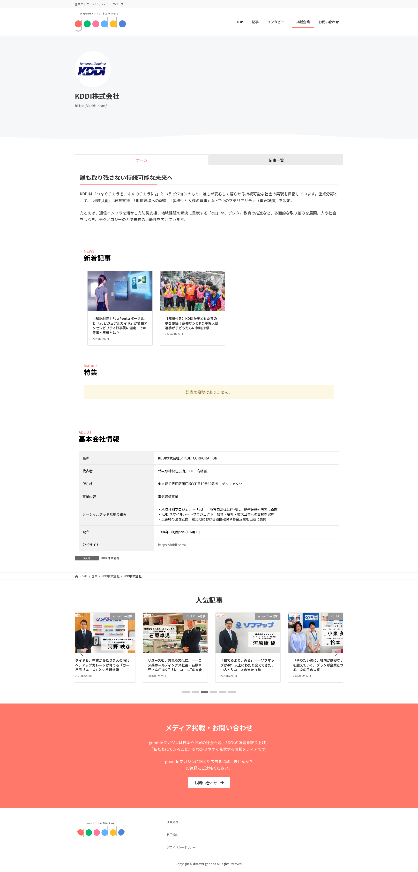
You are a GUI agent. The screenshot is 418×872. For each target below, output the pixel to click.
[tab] (142, 159)
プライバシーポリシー (181, 847)
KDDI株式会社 (110, 558)
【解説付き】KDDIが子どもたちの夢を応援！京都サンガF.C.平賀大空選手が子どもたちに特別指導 (191, 323)
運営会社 (172, 822)
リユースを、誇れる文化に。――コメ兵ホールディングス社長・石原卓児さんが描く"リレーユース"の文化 (149, 665)
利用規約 (172, 834)
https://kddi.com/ (91, 105)
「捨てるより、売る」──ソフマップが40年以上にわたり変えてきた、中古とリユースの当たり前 (222, 665)
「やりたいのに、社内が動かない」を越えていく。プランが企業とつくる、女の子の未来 (295, 665)
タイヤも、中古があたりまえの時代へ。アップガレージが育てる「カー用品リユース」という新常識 (77, 665)
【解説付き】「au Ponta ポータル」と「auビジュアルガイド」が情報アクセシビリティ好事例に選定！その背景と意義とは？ (120, 325)
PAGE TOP (404, 841)
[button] (81, 653)
